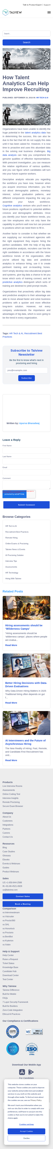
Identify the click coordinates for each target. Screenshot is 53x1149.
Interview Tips (11, 561)
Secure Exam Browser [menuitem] (13, 806)
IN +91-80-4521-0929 (12, 886)
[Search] (26, 42)
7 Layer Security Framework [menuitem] (15, 1002)
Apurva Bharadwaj (29, 423)
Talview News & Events (15, 549)
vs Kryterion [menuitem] (8, 941)
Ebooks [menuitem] (6, 859)
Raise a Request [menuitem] (10, 959)
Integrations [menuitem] (8, 825)
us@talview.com (10, 890)
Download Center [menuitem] (11, 975)
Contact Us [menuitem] (8, 837)
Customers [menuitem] (7, 821)
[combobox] (26, 34)
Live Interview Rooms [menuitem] (12, 786)
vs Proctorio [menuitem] (8, 932)
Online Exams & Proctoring (16, 543)
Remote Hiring (11, 538)
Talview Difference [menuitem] (11, 990)
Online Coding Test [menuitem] (11, 794)
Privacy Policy (35, 1100)
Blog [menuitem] (5, 847)
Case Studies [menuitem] (9, 851)
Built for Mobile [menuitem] (9, 994)
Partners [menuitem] (6, 829)
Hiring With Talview (13, 578)
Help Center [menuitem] (8, 955)
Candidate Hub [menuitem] (9, 971)
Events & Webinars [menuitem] (11, 863)
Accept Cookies (26, 1131)
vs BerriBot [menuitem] (8, 936)
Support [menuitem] (47, 5)
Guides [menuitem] (6, 868)
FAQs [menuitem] (5, 998)
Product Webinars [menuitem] (11, 872)
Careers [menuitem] (6, 833)
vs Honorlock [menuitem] (9, 928)
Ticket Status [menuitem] (8, 963)
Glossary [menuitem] (7, 855)
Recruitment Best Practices (17, 532)
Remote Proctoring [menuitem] (11, 802)
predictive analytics (13, 282)
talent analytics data (35, 132)
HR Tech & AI (42, 98)
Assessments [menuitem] (9, 790)
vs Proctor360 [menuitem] (9, 920)
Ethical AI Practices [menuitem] (11, 1014)
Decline (27, 1138)
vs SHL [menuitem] (6, 924)
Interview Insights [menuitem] (10, 798)
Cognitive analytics (12, 205)
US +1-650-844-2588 (12, 882)
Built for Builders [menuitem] (10, 1006)
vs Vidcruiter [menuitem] (8, 916)
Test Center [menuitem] (8, 979)
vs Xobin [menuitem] (7, 945)
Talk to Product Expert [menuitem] (32, 5)
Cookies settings (26, 1124)
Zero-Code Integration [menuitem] (13, 1010)
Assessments (11, 567)
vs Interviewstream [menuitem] (11, 912)
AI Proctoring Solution (14, 555)
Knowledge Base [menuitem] (10, 967)
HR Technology (11, 573)
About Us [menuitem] (7, 817)
